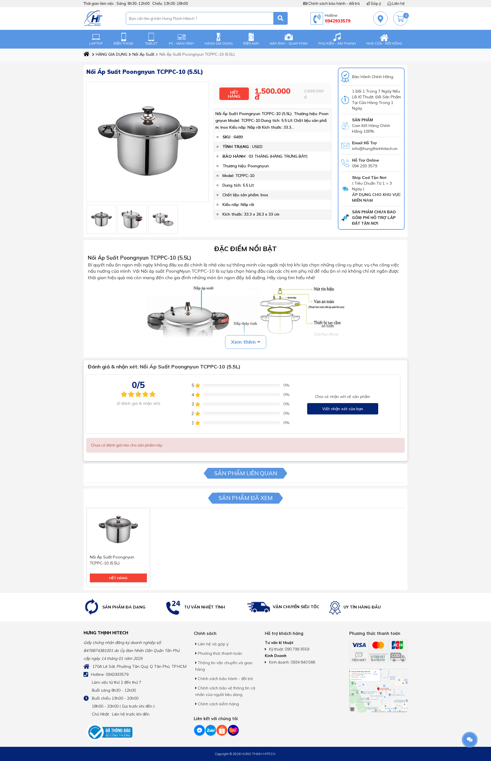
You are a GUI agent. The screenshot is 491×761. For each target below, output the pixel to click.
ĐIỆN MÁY (251, 43)
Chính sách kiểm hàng (218, 703)
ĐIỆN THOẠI (123, 43)
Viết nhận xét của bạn (342, 408)
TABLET (151, 43)
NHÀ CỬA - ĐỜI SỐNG (384, 43)
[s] (280, 18)
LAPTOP (96, 43)
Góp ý (375, 3)
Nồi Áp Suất (143, 54)
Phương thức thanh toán (219, 653)
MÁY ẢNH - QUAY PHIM (288, 43)
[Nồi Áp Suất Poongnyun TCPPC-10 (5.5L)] (101, 219)
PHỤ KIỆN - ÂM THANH (337, 43)
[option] (123, 607)
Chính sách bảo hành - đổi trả (333, 3)
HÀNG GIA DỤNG (219, 43)
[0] (400, 18)
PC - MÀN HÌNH (181, 43)
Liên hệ (398, 3)
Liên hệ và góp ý (212, 644)
